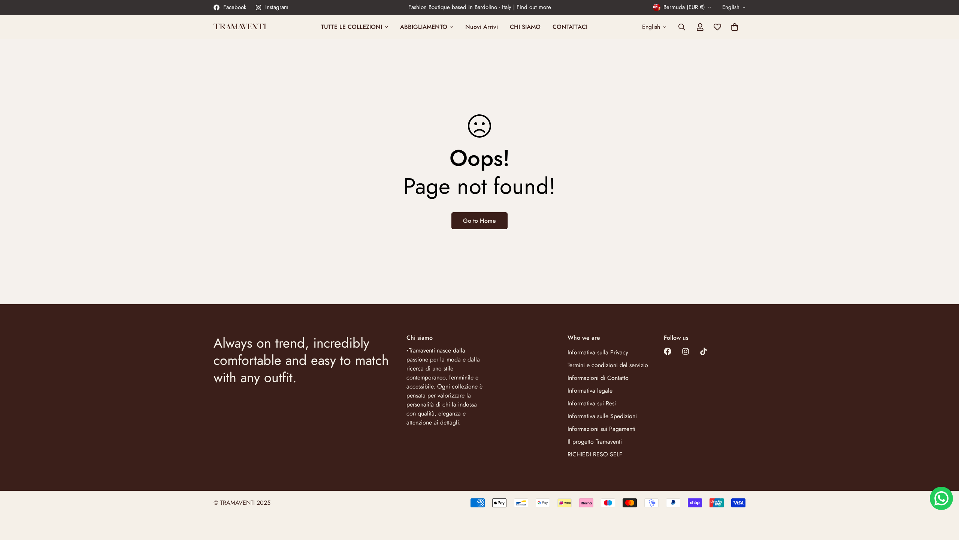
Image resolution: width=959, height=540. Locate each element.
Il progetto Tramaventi (595, 441)
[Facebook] (667, 351)
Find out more (534, 7)
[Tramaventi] (240, 27)
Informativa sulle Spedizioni (602, 416)
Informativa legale (590, 390)
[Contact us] (941, 498)
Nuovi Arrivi (481, 26)
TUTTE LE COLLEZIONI (351, 26)
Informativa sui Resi (592, 403)
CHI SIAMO (525, 26)
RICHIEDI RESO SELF (595, 454)
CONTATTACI (570, 26)
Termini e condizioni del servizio (608, 365)
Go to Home (479, 220)
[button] (734, 27)
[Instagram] (685, 351)
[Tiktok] (703, 351)
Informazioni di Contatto (598, 378)
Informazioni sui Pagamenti (601, 428)
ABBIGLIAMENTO (423, 26)
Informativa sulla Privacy (598, 352)
